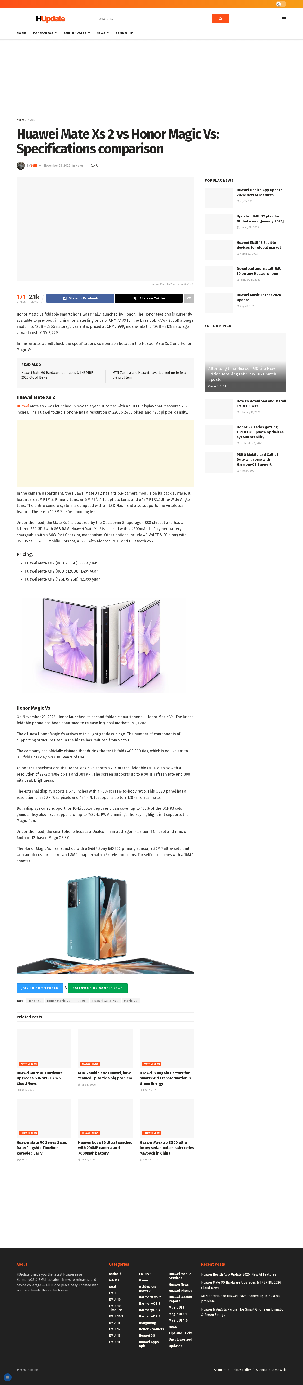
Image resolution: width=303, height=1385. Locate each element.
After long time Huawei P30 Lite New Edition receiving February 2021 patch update (242, 374)
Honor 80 (35, 1000)
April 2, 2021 (218, 386)
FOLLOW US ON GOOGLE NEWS (98, 988)
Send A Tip (124, 33)
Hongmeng (147, 1323)
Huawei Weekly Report (180, 1299)
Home (21, 33)
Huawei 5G (147, 1336)
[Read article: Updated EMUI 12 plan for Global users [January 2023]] (219, 224)
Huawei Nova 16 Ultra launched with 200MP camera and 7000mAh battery (105, 1147)
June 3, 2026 (88, 1084)
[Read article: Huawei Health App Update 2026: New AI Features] (219, 198)
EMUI (112, 1293)
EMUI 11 (114, 1323)
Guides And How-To (148, 1289)
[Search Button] (220, 18)
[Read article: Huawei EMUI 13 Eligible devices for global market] (219, 250)
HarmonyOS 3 (149, 1304)
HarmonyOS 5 (149, 1316)
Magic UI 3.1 (178, 1314)
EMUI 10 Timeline (115, 1308)
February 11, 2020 (250, 279)
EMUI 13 (114, 1336)
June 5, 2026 (26, 1090)
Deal (112, 1287)
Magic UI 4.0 (178, 1320)
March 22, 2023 (248, 253)
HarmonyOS (43, 33)
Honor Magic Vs (58, 1000)
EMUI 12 (114, 1329)
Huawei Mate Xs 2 (105, 1000)
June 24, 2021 (247, 470)
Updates (175, 1346)
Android (115, 1274)
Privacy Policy (241, 1369)
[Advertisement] (151, 79)
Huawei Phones (180, 1291)
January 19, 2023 (249, 227)
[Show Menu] (284, 18)
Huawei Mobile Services (180, 1276)
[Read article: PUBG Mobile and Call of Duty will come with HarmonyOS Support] (219, 462)
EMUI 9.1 (145, 1274)
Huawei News (28, 1063)
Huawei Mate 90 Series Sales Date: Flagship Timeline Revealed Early (42, 1147)
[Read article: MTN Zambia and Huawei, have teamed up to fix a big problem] (105, 1048)
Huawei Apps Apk (149, 1344)
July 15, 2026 (246, 201)
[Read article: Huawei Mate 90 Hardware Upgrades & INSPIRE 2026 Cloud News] (44, 1048)
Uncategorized (180, 1340)
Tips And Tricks (181, 1333)
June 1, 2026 (87, 1159)
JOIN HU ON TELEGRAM (40, 988)
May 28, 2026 (150, 1159)
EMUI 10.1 (116, 1316)
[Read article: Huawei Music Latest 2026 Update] (219, 303)
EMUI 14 (115, 1342)
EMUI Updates (75, 33)
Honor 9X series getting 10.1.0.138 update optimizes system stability (260, 432)
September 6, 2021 (251, 443)
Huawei (23, 406)
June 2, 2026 (149, 1090)
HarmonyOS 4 (149, 1310)
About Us (220, 1369)
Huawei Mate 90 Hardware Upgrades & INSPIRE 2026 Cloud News (40, 1078)
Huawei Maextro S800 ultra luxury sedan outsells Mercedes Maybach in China (167, 1147)
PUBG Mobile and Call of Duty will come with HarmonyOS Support (257, 459)
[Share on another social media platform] (189, 298)
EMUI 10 (115, 1300)
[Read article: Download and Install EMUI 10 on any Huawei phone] (219, 276)
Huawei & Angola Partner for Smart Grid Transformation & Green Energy (165, 1078)
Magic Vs (130, 1000)
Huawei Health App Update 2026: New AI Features (238, 1274)
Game (143, 1280)
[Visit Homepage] (49, 19)
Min (34, 165)
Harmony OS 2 (150, 1297)
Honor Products (151, 1329)
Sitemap (261, 1369)
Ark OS (114, 1280)
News (101, 33)
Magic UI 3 (176, 1308)
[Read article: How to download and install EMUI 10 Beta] (219, 409)
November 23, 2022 (57, 165)
